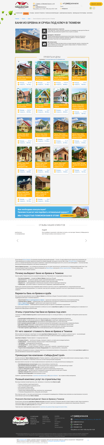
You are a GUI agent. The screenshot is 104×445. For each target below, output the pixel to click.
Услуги (26, 13)
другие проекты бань (61, 407)
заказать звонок (96, 4)
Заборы (56, 425)
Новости (33, 418)
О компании (18, 13)
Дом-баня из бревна (23, 304)
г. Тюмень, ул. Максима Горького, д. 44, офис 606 (87, 419)
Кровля (56, 423)
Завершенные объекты (65, 13)
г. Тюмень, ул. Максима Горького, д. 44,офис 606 (44, 4)
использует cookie (23, 439)
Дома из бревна (46, 421)
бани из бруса (49, 268)
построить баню (72, 261)
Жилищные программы (79, 13)
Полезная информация (52, 13)
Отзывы (32, 13)
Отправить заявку (68, 215)
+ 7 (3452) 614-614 (79, 416)
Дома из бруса (46, 419)
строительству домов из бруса (47, 407)
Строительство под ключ (59, 419)
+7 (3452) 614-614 (70, 4)
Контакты (89, 13)
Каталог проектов (40, 13)
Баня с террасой (22, 303)
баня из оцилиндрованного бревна (35, 300)
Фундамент (57, 421)
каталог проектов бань (65, 268)
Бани (43, 423)
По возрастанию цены (51, 59)
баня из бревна (26, 259)
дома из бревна (54, 375)
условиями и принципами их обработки (56, 441)
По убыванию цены (60, 59)
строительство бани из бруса (40, 375)
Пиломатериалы (59, 427)
